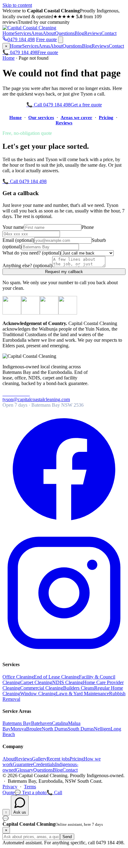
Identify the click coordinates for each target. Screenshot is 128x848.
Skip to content (17, 5)
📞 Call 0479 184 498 (48, 104)
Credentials (44, 764)
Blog (79, 33)
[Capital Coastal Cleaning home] (29, 27)
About (49, 33)
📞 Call (54, 792)
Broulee (34, 728)
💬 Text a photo (31, 792)
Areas (37, 33)
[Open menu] (60, 39)
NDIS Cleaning (67, 682)
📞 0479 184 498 (19, 52)
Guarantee (23, 764)
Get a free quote (86, 104)
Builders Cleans (78, 688)
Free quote (46, 39)
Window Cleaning (38, 693)
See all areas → (31, 734)
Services (23, 33)
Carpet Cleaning (36, 682)
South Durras (81, 728)
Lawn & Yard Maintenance (82, 693)
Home (8, 33)
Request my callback (64, 271)
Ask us (19, 812)
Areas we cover (76, 117)
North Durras (55, 728)
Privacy (9, 786)
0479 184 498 (21, 39)
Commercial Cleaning (41, 688)
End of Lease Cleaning (56, 676)
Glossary (24, 770)
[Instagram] (64, 652)
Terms (30, 786)
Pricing (106, 117)
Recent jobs (58, 758)
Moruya (18, 728)
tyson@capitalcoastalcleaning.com (36, 399)
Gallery (39, 758)
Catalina (60, 723)
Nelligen (102, 728)
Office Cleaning (18, 676)
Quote (8, 792)
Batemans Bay (16, 723)
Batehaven (41, 723)
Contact (109, 33)
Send (67, 836)
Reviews (92, 33)
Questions (65, 33)
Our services (41, 117)
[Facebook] (64, 528)
